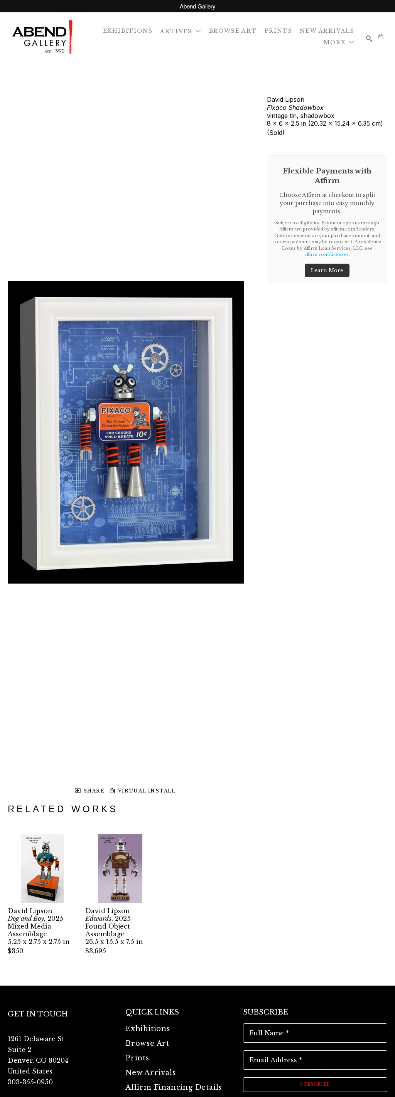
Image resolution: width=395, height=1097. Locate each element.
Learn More (327, 270)
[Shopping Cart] (380, 37)
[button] (180, 30)
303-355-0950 (30, 1082)
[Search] (369, 38)
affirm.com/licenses (326, 254)
